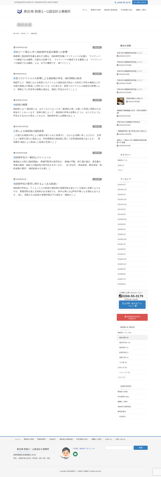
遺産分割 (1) (123, 357)
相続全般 (97, 47)
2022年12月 (122, 199)
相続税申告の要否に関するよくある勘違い (35, 183)
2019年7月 (122, 244)
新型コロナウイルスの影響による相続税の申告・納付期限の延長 (47, 78)
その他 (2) (123, 362)
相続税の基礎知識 (124, 406)
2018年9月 (122, 269)
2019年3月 (122, 249)
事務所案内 (122, 411)
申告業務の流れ (123, 397)
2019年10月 (122, 239)
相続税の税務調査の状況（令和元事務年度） (132, 111)
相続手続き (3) (124, 342)
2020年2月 (122, 229)
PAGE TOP (155, 460)
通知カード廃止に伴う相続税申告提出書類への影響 (40, 52)
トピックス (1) (124, 372)
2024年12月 (122, 189)
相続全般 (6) (123, 337)
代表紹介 (122, 416)
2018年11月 (122, 264)
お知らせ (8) (122, 367)
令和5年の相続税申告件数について (130, 71)
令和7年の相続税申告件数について (130, 53)
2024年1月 (122, 194)
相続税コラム (123, 160)
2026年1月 (122, 184)
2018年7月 (122, 279)
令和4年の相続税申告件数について (130, 80)
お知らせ (121, 165)
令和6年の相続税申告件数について (130, 62)
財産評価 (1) (123, 352)
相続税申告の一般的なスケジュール (32, 157)
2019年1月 (122, 254)
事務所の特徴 (123, 392)
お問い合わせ (141, 2)
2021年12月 (122, 204)
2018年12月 (122, 259)
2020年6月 (122, 224)
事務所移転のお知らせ (134, 98)
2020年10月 (122, 219)
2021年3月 (122, 209)
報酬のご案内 (123, 402)
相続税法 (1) (123, 347)
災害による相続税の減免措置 (28, 131)
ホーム (17, 439)
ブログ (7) (121, 377)
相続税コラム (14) (124, 332)
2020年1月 (122, 234)
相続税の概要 (20, 104)
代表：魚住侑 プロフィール (85, 448)
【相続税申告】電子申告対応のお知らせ (132, 131)
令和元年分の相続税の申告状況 (128, 122)
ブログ (120, 170)
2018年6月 (122, 284)
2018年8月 (122, 274)
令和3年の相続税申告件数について (130, 89)
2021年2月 (122, 214)
